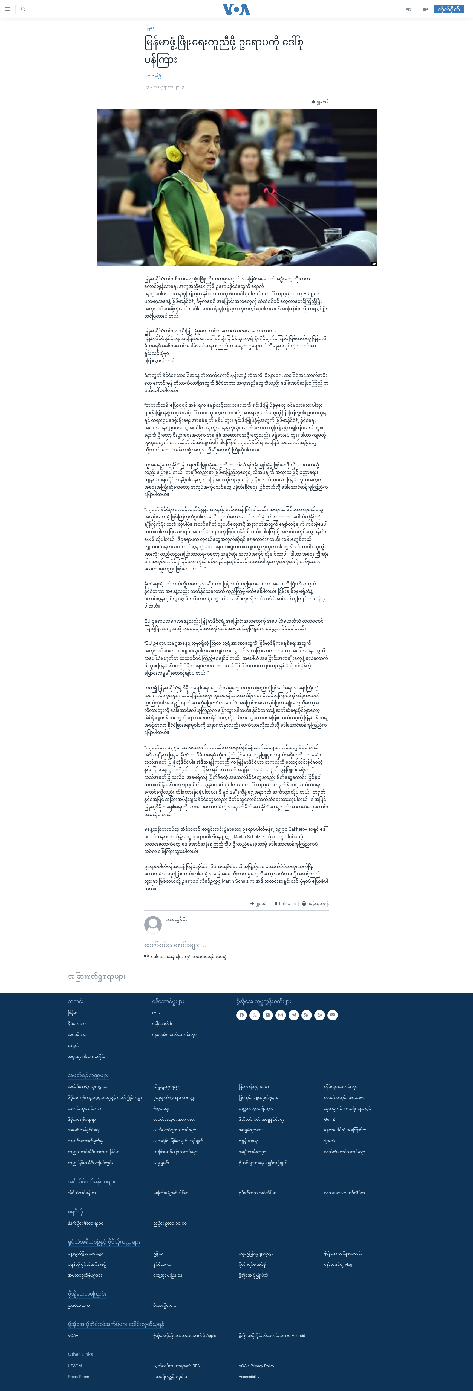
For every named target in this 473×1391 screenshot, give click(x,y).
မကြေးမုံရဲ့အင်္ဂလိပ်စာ (170, 1193)
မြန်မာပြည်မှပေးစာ (254, 1086)
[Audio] (408, 9)
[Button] (320, 102)
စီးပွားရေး (161, 1108)
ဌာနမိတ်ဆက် (79, 1305)
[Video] (425, 9)
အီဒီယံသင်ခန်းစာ (82, 1193)
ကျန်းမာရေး (248, 1141)
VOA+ (73, 1336)
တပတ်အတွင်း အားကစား (174, 1119)
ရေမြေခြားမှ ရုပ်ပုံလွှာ (256, 1253)
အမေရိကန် (77, 1034)
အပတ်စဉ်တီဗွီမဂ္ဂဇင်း (85, 1275)
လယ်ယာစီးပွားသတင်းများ (175, 1130)
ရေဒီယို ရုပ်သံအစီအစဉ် (87, 1264)
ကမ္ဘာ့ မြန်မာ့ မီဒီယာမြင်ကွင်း (90, 1163)
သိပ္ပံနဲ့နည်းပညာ (166, 1086)
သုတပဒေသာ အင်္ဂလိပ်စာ (344, 1193)
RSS (156, 1013)
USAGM (75, 1366)
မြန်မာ (150, 27)
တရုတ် (73, 1045)
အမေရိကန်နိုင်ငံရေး (84, 1130)
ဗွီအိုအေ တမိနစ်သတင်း (343, 1253)
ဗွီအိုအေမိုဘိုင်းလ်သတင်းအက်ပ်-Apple (184, 1336)
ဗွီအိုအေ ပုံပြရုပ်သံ (253, 1275)
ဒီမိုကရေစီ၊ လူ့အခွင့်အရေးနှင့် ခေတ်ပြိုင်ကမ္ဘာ (105, 1097)
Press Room (78, 1377)
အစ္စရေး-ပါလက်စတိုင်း (86, 1056)
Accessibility (249, 1377)
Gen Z (329, 1119)
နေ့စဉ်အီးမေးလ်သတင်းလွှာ (174, 1034)
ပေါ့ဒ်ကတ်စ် (162, 1024)
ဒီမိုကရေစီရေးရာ (82, 1119)
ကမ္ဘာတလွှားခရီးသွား (256, 1108)
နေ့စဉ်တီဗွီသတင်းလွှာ (85, 1253)
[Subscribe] (332, 1015)
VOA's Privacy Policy (256, 1366)
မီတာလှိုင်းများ (165, 1305)
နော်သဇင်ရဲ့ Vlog (338, 1264)
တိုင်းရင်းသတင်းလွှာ (340, 1086)
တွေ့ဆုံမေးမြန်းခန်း (168, 1275)
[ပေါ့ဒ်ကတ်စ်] (319, 1015)
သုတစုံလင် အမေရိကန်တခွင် (347, 1108)
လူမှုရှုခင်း (161, 1163)
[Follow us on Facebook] (241, 1015)
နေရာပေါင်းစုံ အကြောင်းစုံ (345, 1130)
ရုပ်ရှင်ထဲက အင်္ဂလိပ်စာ (257, 1193)
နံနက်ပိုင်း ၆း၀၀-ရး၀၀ (85, 1223)
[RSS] (306, 1015)
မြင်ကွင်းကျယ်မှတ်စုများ (258, 1097)
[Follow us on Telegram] (294, 1015)
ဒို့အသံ (329, 1141)
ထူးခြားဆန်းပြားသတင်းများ (176, 1152)
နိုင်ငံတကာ (77, 1024)
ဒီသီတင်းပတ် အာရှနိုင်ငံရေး (261, 1119)
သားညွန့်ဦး (153, 76)
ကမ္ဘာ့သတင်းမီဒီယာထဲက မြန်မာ (93, 1152)
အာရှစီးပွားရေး (251, 1130)
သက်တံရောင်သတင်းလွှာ (344, 1152)
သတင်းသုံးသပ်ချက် (84, 1108)
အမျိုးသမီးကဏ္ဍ (252, 1152)
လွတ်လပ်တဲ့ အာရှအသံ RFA (176, 1366)
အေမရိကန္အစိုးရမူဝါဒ (170, 1377)
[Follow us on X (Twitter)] (254, 1015)
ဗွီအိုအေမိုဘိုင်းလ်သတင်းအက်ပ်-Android (272, 1336)
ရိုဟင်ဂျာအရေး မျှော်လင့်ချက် (263, 1163)
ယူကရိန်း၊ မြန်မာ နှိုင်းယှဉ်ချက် (178, 1141)
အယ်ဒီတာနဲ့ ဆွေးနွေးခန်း (88, 1086)
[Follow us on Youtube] (268, 1015)
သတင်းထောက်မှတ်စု (85, 1141)
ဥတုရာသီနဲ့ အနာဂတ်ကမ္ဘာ (174, 1097)
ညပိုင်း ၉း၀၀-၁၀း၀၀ (170, 1223)
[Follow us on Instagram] (280, 1015)
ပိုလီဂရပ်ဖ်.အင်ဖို (252, 1264)
